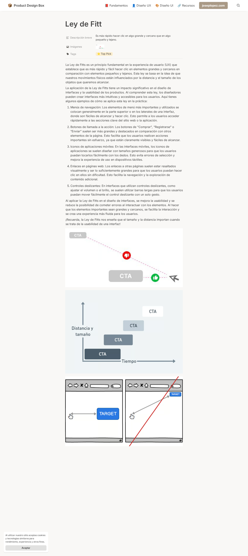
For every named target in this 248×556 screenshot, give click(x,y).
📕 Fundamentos (116, 5)
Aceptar (26, 548)
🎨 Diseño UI (164, 5)
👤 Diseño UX (141, 5)
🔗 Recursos (186, 5)
